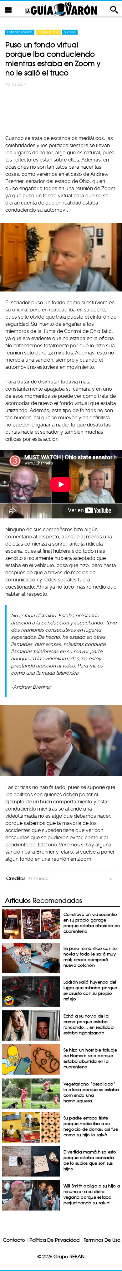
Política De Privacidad (54, 1240)
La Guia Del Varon (61, 9)
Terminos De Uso (102, 1240)
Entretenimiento (20, 32)
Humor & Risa (48, 32)
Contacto (14, 1240)
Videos (69, 32)
